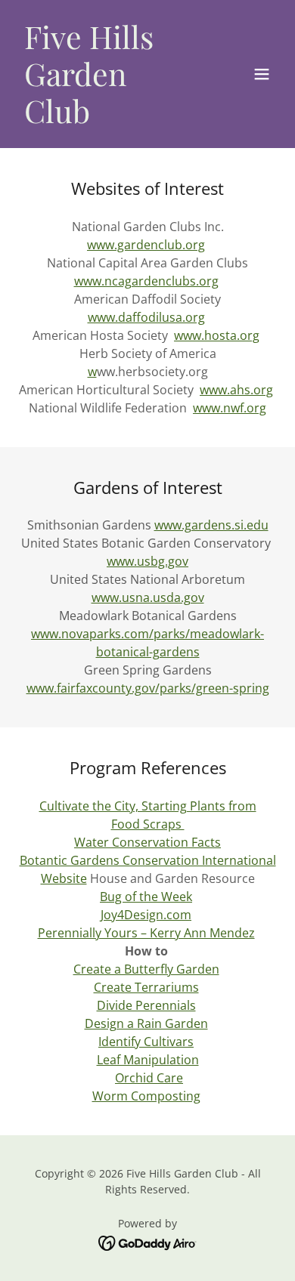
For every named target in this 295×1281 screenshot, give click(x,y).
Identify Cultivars (146, 1041)
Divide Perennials (146, 1005)
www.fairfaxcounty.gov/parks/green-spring (147, 688)
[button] (262, 74)
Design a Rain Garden (146, 1023)
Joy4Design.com (146, 914)
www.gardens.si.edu (211, 525)
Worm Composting (146, 1096)
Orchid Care (149, 1078)
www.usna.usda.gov (148, 597)
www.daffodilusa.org (146, 317)
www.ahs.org (236, 389)
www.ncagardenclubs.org (146, 281)
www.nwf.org (229, 408)
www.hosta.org (216, 335)
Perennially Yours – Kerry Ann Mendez (146, 932)
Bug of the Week (146, 896)
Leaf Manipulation (148, 1059)
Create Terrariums (146, 987)
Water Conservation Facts (147, 842)
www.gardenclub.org (146, 244)
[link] (108, 118)
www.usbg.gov (147, 561)
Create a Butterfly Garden (146, 969)
